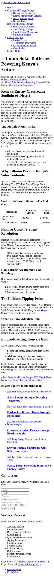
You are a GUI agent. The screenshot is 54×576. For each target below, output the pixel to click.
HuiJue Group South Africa (14, 79)
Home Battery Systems (24, 26)
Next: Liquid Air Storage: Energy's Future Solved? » (26, 378)
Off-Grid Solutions (22, 34)
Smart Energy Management (26, 32)
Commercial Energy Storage (20, 10)
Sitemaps (22, 564)
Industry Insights (15, 37)
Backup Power (20, 21)
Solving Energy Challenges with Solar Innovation (26, 449)
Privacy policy (34, 564)
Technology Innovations (24, 43)
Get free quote (14, 569)
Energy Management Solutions (27, 15)
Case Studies (19, 48)
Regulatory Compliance (24, 45)
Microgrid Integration (23, 18)
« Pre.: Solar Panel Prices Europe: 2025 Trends (23, 377)
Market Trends (20, 40)
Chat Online (13, 572)
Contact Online (14, 51)
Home (10, 7)
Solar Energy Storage (23, 29)
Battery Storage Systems (24, 13)
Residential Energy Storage (20, 24)
